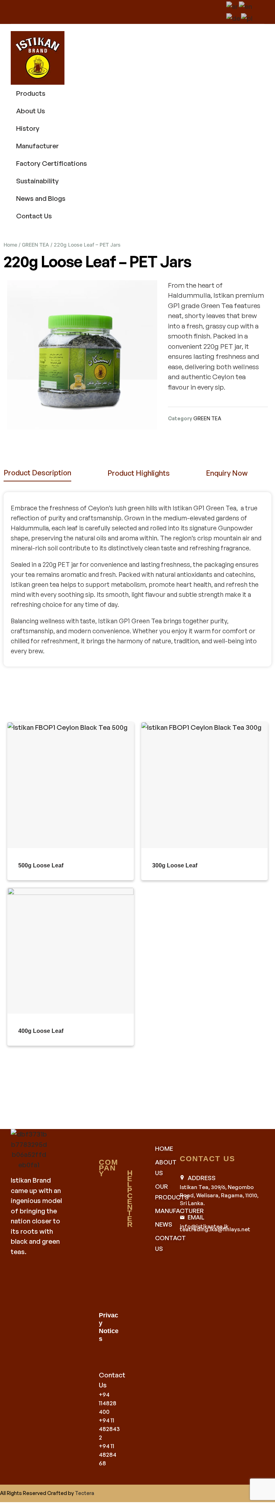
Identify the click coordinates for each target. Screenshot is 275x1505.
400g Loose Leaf (40, 1031)
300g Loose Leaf (174, 865)
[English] (246, 5)
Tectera (84, 1493)
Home (10, 245)
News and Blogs (41, 198)
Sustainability (37, 181)
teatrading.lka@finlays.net (215, 1229)
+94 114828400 (107, 1403)
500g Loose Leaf (40, 865)
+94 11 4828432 (109, 1429)
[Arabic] (232, 5)
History (27, 128)
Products (30, 93)
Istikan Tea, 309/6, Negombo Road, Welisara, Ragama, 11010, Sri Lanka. (219, 1195)
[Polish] (247, 17)
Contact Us (34, 216)
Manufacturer (37, 146)
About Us (30, 111)
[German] (233, 17)
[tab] (37, 473)
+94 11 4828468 (107, 1454)
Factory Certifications (51, 163)
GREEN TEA (35, 245)
